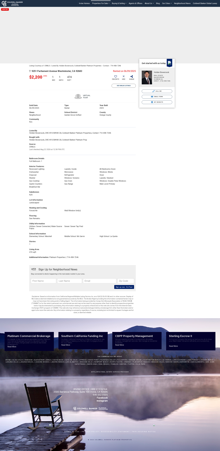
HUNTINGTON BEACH (152, 360)
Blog (158, 3)
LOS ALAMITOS (72, 362)
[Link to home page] (13, 3)
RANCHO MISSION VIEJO (154, 362)
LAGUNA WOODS (42, 362)
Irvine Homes (84, 3)
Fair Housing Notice (144, 431)
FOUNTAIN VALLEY (108, 360)
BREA (48, 360)
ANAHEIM (29, 360)
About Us (149, 4)
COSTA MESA (57, 360)
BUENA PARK (39, 360)
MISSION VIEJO (86, 362)
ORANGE (127, 362)
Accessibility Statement (115, 431)
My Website (158, 102)
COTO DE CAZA (71, 360)
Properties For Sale (101, 4)
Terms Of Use (72, 431)
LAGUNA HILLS (12, 362)
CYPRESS (83, 360)
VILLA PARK (140, 364)
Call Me (158, 91)
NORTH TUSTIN (116, 362)
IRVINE (8, 360)
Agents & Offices (135, 3)
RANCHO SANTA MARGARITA (177, 362)
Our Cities (167, 4)
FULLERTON (122, 360)
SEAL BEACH (104, 364)
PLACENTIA (137, 362)
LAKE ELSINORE (179, 360)
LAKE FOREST (193, 360)
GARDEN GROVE (135, 360)
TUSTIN (131, 364)
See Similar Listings (124, 85)
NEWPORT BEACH (101, 362)
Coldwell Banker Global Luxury (205, 3)
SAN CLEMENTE (197, 362)
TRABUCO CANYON (118, 364)
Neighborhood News (182, 3)
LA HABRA (166, 360)
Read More (11, 347)
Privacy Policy (90, 431)
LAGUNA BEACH (206, 360)
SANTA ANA (92, 364)
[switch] (116, 78)
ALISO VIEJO (17, 360)
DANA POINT (93, 360)
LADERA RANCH (57, 362)
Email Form (158, 96)
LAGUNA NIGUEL (27, 362)
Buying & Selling (119, 4)
